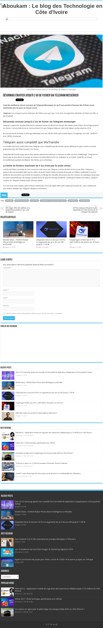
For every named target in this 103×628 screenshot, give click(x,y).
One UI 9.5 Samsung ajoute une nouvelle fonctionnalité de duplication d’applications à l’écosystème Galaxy (54, 372)
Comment (7, 268)
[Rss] (47, 624)
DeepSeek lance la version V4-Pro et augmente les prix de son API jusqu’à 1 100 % (50, 242)
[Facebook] (49, 624)
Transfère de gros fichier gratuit (53, 200)
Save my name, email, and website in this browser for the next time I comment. (34, 313)
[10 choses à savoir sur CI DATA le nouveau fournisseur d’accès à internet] (8, 466)
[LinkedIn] (54, 624)
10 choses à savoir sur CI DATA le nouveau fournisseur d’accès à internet (41, 463)
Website (6, 306)
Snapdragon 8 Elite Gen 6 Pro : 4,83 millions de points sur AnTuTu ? (84, 242)
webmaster (73, 200)
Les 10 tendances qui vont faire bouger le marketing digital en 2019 (44, 549)
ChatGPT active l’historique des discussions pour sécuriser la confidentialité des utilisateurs (48, 473)
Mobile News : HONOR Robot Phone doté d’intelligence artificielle (15, 242)
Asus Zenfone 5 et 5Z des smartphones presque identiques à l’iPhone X (45, 539)
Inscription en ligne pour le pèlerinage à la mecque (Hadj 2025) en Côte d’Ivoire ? (45, 453)
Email (5, 298)
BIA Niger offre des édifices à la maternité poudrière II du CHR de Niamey (18, 209)
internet (10, 200)
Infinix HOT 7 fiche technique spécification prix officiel (35, 443)
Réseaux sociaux (22, 200)
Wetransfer (84, 200)
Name (6, 290)
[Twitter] (51, 624)
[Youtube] (56, 624)
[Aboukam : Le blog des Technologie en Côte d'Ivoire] (51, 9)
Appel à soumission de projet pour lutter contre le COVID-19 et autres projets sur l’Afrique (54, 559)
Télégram (34, 200)
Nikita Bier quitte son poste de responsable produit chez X (36, 413)
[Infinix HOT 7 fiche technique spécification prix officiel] (8, 446)
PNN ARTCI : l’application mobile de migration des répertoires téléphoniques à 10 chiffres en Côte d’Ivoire (54, 433)
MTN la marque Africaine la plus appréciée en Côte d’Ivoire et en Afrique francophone (85, 209)
